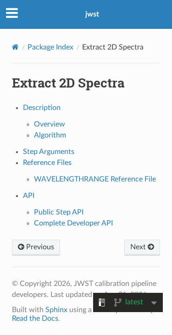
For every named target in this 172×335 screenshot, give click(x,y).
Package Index (50, 47)
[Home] (15, 47)
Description (42, 107)
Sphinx (56, 309)
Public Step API (58, 212)
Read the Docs (35, 318)
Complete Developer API (73, 223)
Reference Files (47, 162)
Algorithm (50, 135)
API (28, 195)
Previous (39, 247)
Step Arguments (48, 151)
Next (139, 247)
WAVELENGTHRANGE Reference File (95, 179)
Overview (49, 124)
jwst (92, 14)
